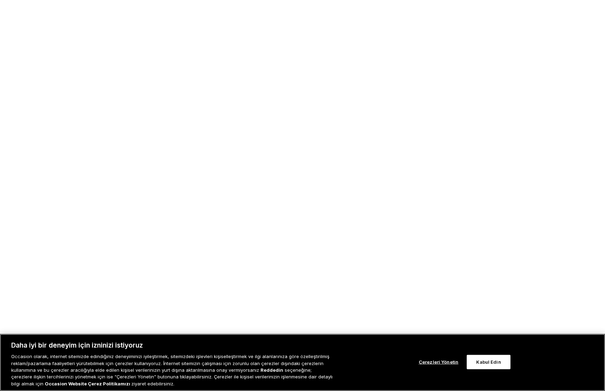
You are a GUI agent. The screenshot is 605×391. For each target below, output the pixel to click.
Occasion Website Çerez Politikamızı (88, 383)
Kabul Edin (488, 361)
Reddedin (271, 370)
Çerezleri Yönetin (438, 361)
